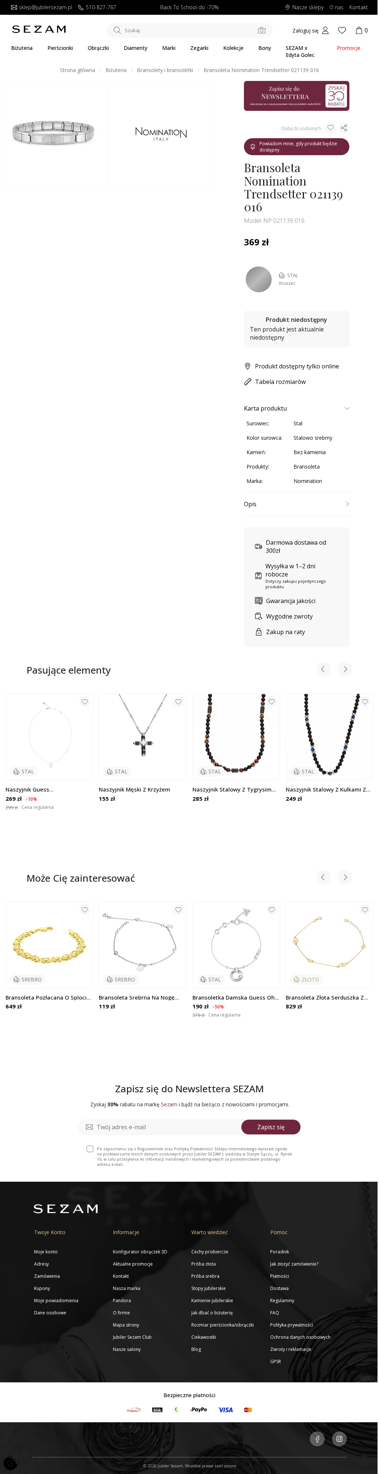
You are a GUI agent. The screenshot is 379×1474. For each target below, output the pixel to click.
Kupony (42, 1288)
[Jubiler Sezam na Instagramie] (339, 1440)
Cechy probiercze (209, 1252)
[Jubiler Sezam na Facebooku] (317, 1440)
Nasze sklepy (307, 7)
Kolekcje (233, 47)
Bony (264, 47)
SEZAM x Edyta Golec (300, 51)
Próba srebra (205, 1276)
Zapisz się (271, 1127)
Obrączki (98, 47)
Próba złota (203, 1264)
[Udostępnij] (343, 127)
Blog (196, 1349)
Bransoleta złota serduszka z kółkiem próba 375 (325, 997)
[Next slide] (345, 670)
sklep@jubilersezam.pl (45, 7)
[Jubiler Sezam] (39, 31)
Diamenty (135, 47)
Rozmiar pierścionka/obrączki (222, 1325)
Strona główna (77, 70)
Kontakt (358, 7)
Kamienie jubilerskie (212, 1300)
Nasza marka (126, 1288)
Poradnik (279, 1252)
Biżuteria (22, 47)
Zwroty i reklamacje (290, 1349)
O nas (336, 7)
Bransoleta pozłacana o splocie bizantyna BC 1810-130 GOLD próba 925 (48, 997)
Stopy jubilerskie (208, 1288)
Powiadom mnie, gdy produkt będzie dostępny (298, 146)
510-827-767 (101, 7)
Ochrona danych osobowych (300, 1337)
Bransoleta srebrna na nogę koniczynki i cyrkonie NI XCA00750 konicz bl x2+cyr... (137, 997)
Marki (168, 47)
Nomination (308, 480)
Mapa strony (126, 1325)
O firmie (121, 1313)
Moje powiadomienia (56, 1300)
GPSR (275, 1361)
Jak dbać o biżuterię (212, 1313)
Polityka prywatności (291, 1325)
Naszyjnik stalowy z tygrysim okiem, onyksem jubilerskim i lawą (232, 789)
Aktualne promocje (133, 1264)
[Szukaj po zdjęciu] (261, 30)
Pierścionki (60, 47)
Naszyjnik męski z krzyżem (134, 789)
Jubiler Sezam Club (132, 1337)
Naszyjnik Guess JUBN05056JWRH (27, 789)
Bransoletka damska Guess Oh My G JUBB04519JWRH (233, 997)
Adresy (41, 1264)
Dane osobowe (50, 1313)
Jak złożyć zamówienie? (294, 1264)
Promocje (348, 47)
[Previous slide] (323, 670)
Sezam (169, 1104)
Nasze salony (127, 1349)
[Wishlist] (342, 30)
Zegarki (199, 47)
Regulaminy (282, 1300)
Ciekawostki (203, 1337)
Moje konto (46, 1252)
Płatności (279, 1276)
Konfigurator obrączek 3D (140, 1252)
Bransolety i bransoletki (165, 70)
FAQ (274, 1313)
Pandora (122, 1300)
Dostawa (279, 1288)
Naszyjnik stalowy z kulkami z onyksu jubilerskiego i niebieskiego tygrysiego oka (326, 789)
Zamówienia (47, 1276)
